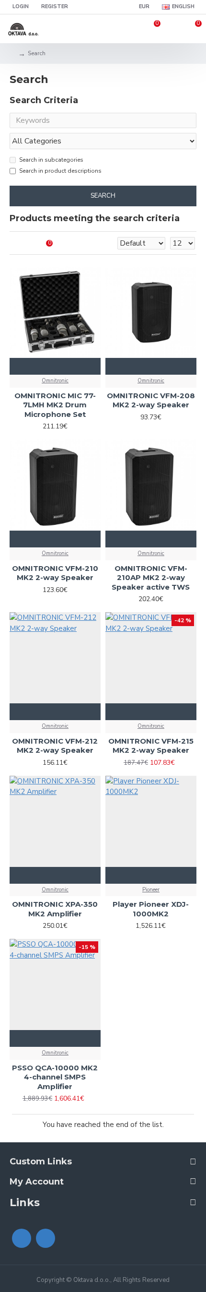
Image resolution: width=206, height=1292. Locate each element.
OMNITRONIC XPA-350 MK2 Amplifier (55, 909)
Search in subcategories (51, 160)
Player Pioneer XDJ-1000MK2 (151, 909)
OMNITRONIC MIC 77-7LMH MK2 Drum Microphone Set (55, 405)
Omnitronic (55, 380)
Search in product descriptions (60, 171)
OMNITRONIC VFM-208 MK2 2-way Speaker (151, 400)
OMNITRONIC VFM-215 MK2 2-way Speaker (151, 745)
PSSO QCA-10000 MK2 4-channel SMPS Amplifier (55, 1077)
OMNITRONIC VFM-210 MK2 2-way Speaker (55, 573)
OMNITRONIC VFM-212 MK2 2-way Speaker (55, 745)
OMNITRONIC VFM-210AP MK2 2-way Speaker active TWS (151, 578)
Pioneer (151, 889)
